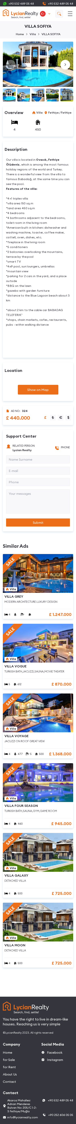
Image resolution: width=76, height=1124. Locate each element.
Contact (9, 1082)
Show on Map (38, 390)
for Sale (9, 1060)
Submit (38, 522)
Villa (33, 34)
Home (20, 34)
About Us (10, 1074)
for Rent (9, 1067)
